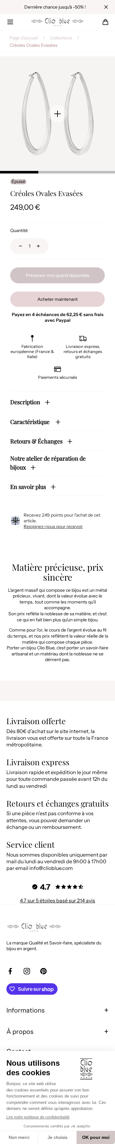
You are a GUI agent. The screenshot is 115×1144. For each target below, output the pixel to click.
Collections (61, 38)
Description (25, 402)
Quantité (19, 230)
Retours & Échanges (36, 441)
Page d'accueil (24, 38)
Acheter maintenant (57, 299)
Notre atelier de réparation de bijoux (48, 463)
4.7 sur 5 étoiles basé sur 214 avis (57, 900)
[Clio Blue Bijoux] (57, 22)
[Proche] (106, 7)
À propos (19, 1031)
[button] (10, 22)
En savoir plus (28, 487)
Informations (25, 1010)
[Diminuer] (16, 246)
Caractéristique (30, 422)
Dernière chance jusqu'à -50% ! (55, 7)
